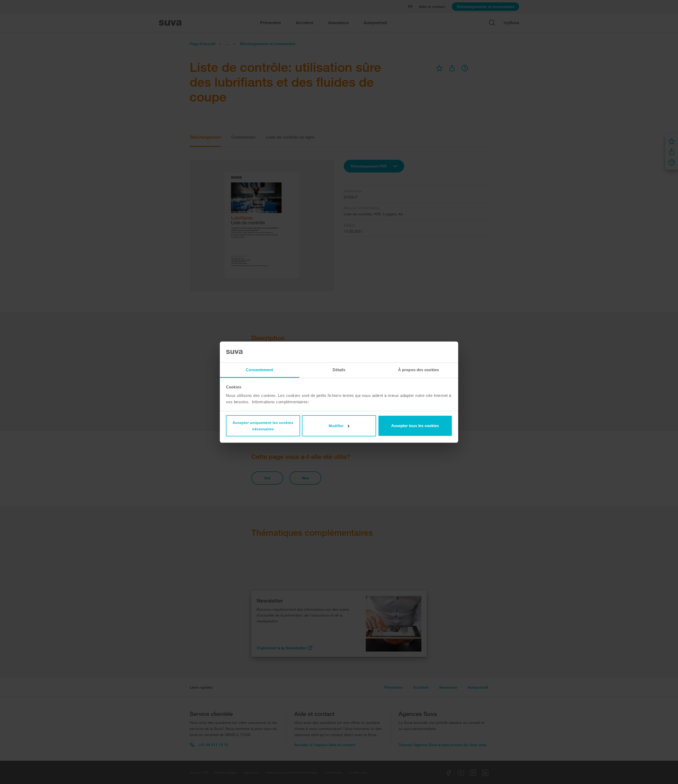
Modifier (336, 426)
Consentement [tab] (259, 369)
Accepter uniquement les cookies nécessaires (263, 425)
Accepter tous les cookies (415, 425)
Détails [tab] (339, 369)
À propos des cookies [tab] (418, 369)
